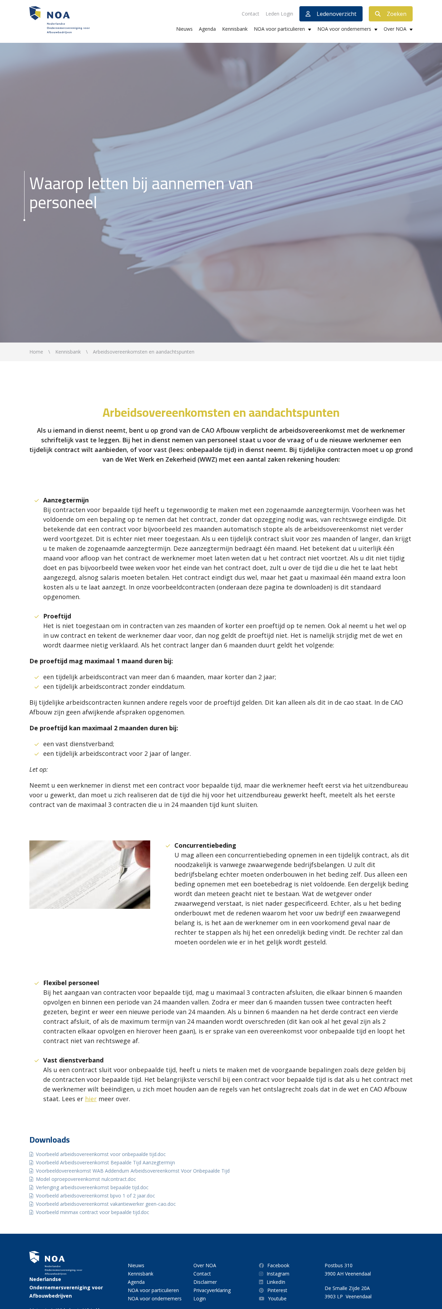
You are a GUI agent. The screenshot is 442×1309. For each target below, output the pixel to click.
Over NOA (395, 29)
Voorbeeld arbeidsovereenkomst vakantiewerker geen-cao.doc (106, 1204)
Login (199, 1298)
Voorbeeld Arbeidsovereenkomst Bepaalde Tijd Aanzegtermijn (105, 1162)
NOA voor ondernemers (344, 29)
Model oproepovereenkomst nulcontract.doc (86, 1179)
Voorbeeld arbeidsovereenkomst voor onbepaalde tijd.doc (101, 1154)
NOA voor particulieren (279, 29)
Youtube (277, 1298)
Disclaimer (205, 1282)
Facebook (278, 1265)
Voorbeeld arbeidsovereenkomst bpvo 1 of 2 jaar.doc (95, 1195)
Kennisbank (235, 29)
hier (91, 1099)
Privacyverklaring (212, 1290)
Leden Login (279, 13)
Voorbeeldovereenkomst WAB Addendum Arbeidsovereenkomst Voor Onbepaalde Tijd (133, 1170)
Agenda (207, 29)
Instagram (278, 1273)
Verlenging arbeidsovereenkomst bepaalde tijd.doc (92, 1187)
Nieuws (184, 29)
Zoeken (396, 14)
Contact (250, 13)
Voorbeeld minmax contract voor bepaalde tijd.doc (92, 1212)
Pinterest (277, 1290)
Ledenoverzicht (336, 14)
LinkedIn (276, 1282)
